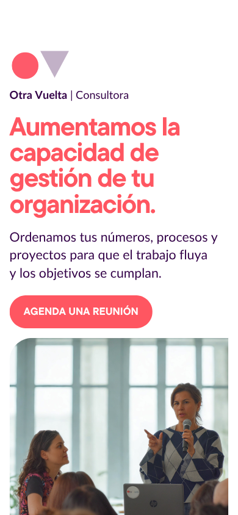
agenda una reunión (81, 311)
